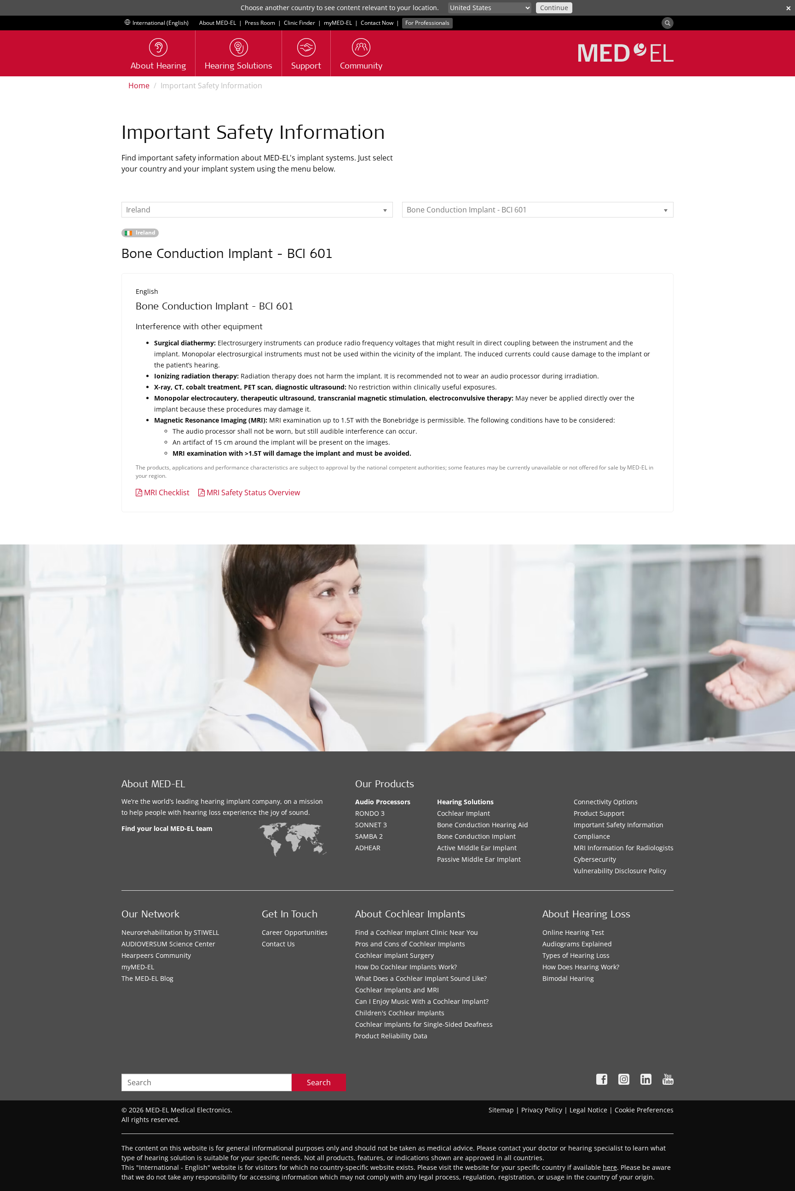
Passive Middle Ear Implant (479, 859)
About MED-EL (217, 23)
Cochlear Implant (463, 813)
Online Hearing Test (573, 932)
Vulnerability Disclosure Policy (620, 870)
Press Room (260, 23)
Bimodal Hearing (568, 978)
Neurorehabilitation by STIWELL (170, 932)
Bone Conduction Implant (476, 836)
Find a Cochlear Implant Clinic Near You (416, 932)
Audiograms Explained (577, 943)
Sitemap (501, 1109)
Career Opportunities (295, 932)
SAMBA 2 (369, 836)
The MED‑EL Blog (147, 978)
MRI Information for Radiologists (624, 847)
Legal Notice (588, 1109)
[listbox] (257, 210)
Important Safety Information (618, 824)
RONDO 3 (370, 813)
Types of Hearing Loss (576, 955)
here (610, 1167)
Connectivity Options (606, 801)
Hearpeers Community (156, 955)
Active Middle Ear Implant (477, 847)
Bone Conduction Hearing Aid (482, 824)
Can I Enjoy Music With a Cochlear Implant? (422, 1001)
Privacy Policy (541, 1109)
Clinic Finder (299, 23)
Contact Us (278, 943)
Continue (554, 7)
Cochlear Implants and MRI (397, 989)
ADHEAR (367, 847)
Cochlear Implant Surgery (394, 955)
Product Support (599, 813)
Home (139, 85)
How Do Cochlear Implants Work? (406, 966)
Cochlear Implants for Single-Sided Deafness (424, 1024)
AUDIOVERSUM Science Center (168, 943)
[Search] (668, 23)
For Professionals (427, 23)
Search (319, 1082)
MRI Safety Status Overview (253, 492)
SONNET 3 (371, 824)
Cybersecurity (595, 859)
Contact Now (377, 23)
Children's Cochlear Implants (399, 1012)
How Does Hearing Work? (580, 966)
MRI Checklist (167, 492)
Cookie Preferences (644, 1109)
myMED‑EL (338, 23)
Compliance (592, 836)
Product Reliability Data (391, 1035)
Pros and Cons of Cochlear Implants (410, 943)
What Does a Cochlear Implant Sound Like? (421, 978)
